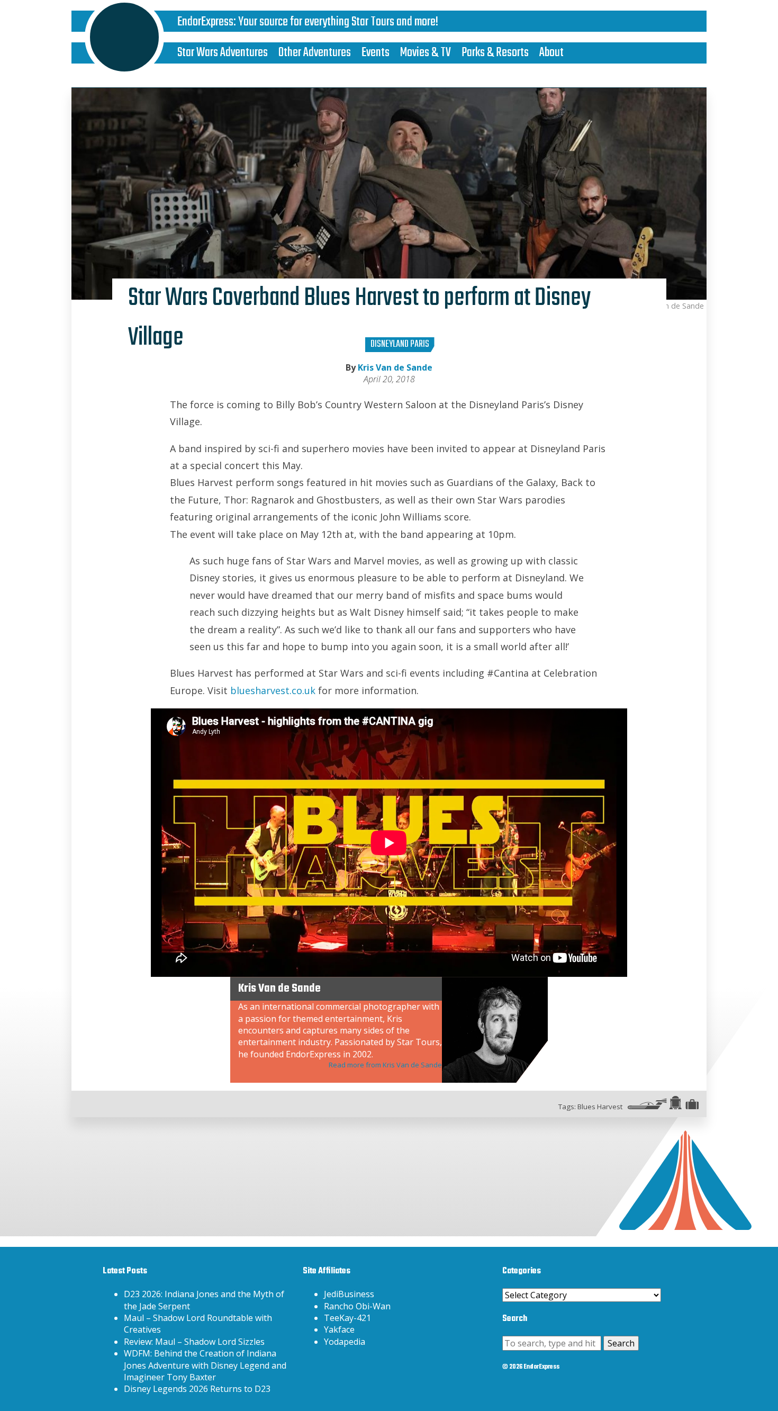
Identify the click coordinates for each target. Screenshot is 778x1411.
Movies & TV (425, 52)
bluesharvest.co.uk (272, 690)
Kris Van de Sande (395, 367)
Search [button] (621, 1343)
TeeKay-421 (347, 1318)
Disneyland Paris (399, 344)
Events (375, 52)
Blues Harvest (599, 1106)
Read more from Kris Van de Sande (385, 1065)
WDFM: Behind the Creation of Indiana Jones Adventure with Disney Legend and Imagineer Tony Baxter (205, 1365)
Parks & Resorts (495, 52)
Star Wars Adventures (222, 52)
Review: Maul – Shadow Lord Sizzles (194, 1341)
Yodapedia (344, 1341)
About (551, 52)
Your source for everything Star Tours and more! (338, 22)
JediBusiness (349, 1294)
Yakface (339, 1329)
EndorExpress (205, 22)
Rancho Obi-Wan (357, 1306)
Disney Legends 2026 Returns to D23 (197, 1389)
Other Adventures (314, 52)
